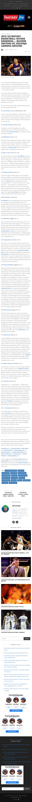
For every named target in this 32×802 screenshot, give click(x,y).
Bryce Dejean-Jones (20, 459)
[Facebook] (12, 8)
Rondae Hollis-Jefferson (18, 452)
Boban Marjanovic (19, 450)
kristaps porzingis (6, 477)
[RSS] (15, 8)
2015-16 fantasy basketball (11, 470)
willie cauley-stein (13, 482)
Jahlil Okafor (6, 137)
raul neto (20, 480)
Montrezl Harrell (23, 462)
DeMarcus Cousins (23, 368)
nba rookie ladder (6, 480)
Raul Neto (6, 381)
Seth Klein (6, 49)
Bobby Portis (7, 335)
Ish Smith (8, 413)
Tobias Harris (21, 329)
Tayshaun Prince (5, 288)
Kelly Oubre (25, 448)
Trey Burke (10, 401)
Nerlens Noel (13, 147)
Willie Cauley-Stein (9, 363)
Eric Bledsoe (4, 200)
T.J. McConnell (7, 408)
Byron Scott (10, 181)
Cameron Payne (15, 448)
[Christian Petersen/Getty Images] (16, 65)
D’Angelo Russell (7, 172)
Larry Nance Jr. (5, 448)
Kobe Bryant (16, 192)
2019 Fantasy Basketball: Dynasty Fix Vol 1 (12, 606)
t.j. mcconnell (5, 482)
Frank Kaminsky (8, 450)
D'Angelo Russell (5, 473)
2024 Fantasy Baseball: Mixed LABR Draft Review (16, 653)
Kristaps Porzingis (8, 124)
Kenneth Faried (5, 231)
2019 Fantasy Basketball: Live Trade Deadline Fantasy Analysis (15, 580)
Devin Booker (6, 197)
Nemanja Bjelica (12, 455)
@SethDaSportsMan (16, 518)
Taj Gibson (28, 354)
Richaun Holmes (5, 452)
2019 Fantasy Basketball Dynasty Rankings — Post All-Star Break (15, 553)
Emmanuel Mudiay (8, 264)
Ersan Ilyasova (5, 254)
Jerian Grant (17, 454)
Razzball (14, 510)
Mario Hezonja (7, 310)
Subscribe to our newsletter (16, 739)
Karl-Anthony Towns (8, 110)
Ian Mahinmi (21, 156)
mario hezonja (14, 477)
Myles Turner (6, 152)
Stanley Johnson (7, 240)
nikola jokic (13, 480)
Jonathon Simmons (6, 454)
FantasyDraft (15, 512)
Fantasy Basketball (6, 34)
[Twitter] (17, 8)
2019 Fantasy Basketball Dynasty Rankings (13, 632)
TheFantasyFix (23, 509)
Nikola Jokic (6, 218)
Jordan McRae (4, 461)
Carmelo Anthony (13, 131)
